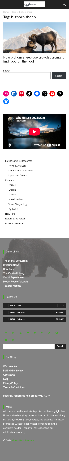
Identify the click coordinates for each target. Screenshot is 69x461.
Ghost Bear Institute (23, 440)
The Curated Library (14, 273)
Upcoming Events (18, 175)
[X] (49, 333)
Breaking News (11, 264)
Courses (9, 180)
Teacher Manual (12, 285)
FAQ (5, 379)
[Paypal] (35, 333)
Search (6, 70)
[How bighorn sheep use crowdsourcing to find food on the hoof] (34, 37)
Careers (13, 184)
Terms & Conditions (14, 387)
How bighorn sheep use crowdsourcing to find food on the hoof (34, 59)
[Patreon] (27, 333)
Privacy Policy (10, 383)
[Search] (64, 4)
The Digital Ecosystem (15, 260)
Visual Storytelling (18, 204)
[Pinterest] (42, 333)
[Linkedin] (20, 333)
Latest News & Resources (18, 160)
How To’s (10, 213)
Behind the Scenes (13, 370)
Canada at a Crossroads (21, 170)
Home (6, 12)
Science (12, 194)
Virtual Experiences (15, 223)
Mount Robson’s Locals (15, 281)
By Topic (13, 208)
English (12, 189)
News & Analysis (17, 165)
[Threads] (13, 340)
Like (62, 305)
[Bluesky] (6, 340)
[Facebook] (6, 333)
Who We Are (10, 366)
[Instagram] (13, 333)
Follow (60, 312)
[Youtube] (56, 333)
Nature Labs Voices (15, 218)
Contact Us (9, 374)
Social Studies (16, 199)
